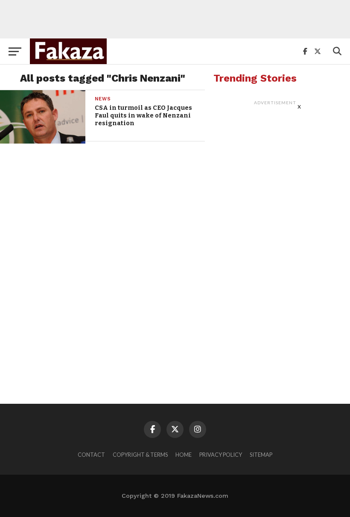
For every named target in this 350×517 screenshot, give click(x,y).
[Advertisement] (175, 19)
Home (183, 454)
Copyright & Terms (140, 454)
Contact (91, 454)
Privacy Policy (220, 454)
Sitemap (261, 454)
